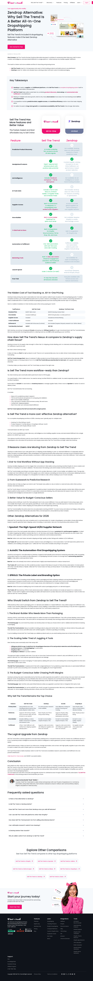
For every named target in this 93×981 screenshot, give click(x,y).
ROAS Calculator (78, 945)
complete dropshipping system (69, 87)
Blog (35, 931)
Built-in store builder (50, 217)
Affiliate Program (12, 966)
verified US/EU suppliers (50, 209)
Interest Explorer (78, 929)
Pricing (35, 928)
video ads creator (53, 257)
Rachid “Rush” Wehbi (30, 780)
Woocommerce (64, 926)
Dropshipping (50, 921)
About (48, 938)
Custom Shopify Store (52, 931)
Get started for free (16, 47)
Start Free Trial (12, 969)
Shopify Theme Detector (77, 936)
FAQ (9, 959)
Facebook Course (51, 933)
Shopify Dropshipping (52, 926)
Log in (86, 2)
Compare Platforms (52, 928)
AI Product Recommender (77, 922)
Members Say (37, 926)
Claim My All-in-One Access (16, 756)
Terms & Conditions (52, 974)
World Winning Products (77, 926)
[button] (37, 2)
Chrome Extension (65, 938)
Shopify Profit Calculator (77, 932)
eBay (61, 928)
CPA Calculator (77, 942)
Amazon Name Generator (77, 948)
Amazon (62, 936)
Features (36, 921)
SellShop (62, 921)
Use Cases (49, 936)
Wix (61, 933)
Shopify (62, 924)
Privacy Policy (37, 974)
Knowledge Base (12, 961)
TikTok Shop (63, 931)
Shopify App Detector (79, 940)
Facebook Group (12, 964)
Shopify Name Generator (77, 952)
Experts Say (37, 924)
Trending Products (52, 924)
